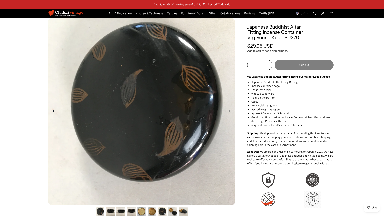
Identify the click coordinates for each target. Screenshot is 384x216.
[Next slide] (230, 111)
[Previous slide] (52, 111)
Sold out (304, 65)
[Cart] (331, 13)
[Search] (314, 13)
